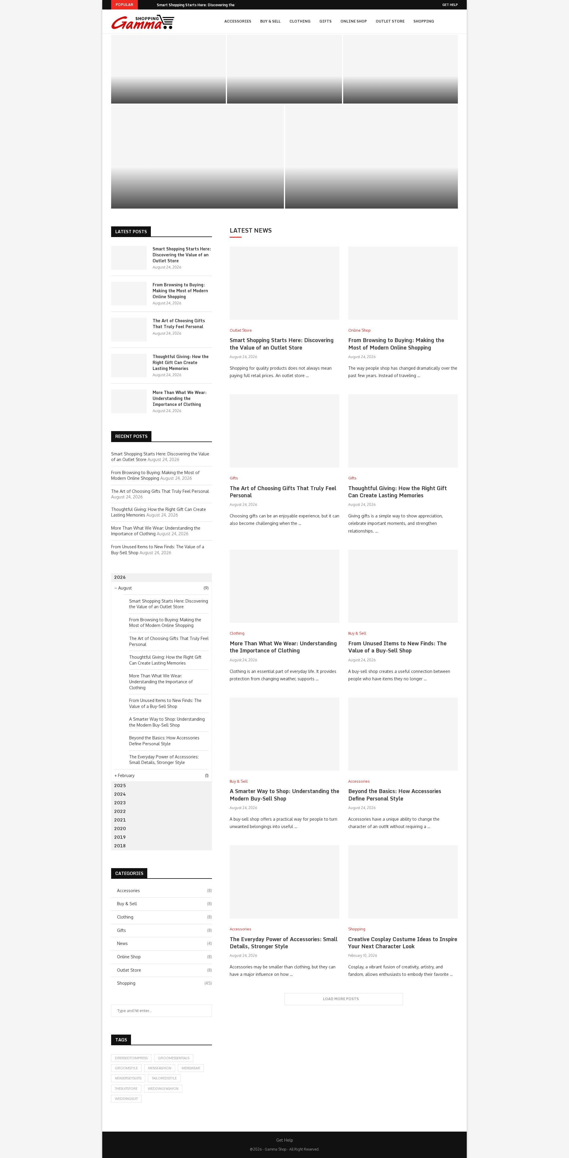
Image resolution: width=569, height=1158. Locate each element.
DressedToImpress (131, 1058)
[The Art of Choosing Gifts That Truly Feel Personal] (400, 69)
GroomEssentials (173, 1058)
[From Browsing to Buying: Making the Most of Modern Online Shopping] (284, 69)
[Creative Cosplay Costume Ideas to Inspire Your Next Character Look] (403, 882)
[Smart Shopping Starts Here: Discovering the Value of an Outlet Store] (168, 69)
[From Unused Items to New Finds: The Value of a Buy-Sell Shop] (403, 586)
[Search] (455, 21)
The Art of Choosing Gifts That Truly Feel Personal (400, 86)
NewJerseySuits (128, 1078)
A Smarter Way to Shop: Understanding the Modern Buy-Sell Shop (284, 795)
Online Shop (354, 21)
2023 (120, 802)
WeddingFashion (163, 1088)
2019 (120, 837)
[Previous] (143, 4)
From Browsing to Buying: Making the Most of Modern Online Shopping (284, 86)
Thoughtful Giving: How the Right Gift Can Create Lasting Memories (197, 189)
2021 (120, 820)
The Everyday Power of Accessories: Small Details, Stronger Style (284, 943)
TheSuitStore (126, 1088)
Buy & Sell (270, 21)
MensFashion (159, 1068)
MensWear (191, 1068)
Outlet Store (390, 21)
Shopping (423, 21)
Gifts (325, 21)
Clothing (300, 21)
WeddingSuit (126, 1099)
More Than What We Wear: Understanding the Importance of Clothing (371, 189)
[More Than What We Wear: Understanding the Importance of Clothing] (371, 157)
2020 (120, 828)
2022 (120, 811)
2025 (120, 785)
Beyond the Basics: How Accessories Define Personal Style (394, 795)
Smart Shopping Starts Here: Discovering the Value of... (205, 5)
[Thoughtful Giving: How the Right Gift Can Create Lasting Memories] (197, 157)
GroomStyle (126, 1068)
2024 (120, 794)
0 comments (187, 96)
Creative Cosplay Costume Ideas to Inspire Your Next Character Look (402, 943)
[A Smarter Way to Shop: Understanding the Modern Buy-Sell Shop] (284, 734)
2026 (120, 577)
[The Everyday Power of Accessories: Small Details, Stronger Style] (284, 882)
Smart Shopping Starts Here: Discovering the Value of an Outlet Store (168, 86)
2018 (120, 845)
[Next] (151, 4)
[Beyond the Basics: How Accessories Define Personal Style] (403, 734)
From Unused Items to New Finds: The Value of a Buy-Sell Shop (397, 647)
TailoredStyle (164, 1078)
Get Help (450, 4)
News (164, 943)
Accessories (237, 21)
